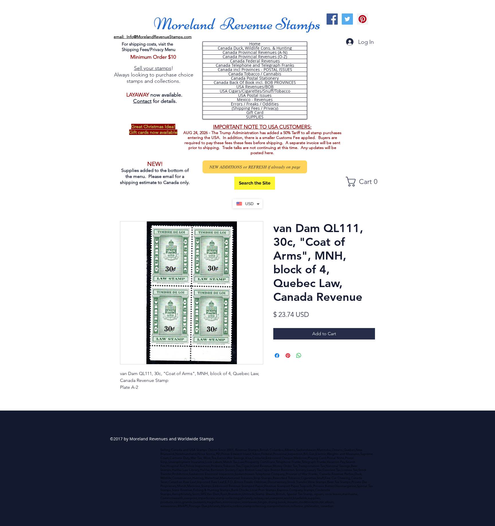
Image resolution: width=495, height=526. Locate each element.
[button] (85, 200)
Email (38, 146)
